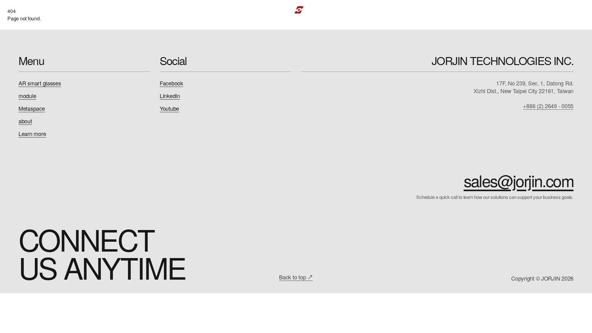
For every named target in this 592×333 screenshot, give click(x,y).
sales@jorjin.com (519, 180)
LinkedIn (170, 96)
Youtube (169, 108)
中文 (564, 9)
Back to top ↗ (296, 277)
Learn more (32, 134)
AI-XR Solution (128, 10)
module (27, 96)
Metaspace (31, 108)
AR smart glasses (39, 83)
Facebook (171, 83)
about (25, 121)
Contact (537, 10)
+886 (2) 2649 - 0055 (548, 106)
